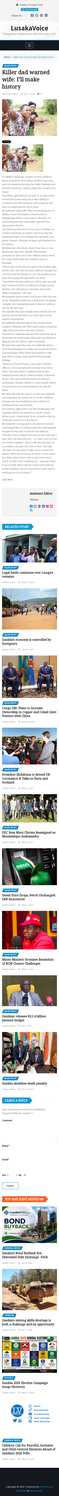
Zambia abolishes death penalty (24, 1083)
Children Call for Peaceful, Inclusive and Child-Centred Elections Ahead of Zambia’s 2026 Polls (28, 1449)
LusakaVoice (29, 28)
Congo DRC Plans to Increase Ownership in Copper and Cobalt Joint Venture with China (29, 712)
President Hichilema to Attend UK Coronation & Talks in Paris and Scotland (26, 778)
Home (7, 57)
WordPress (45, 1487)
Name (5, 1146)
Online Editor (9, 582)
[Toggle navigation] (29, 45)
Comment (7, 1120)
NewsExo (21, 1491)
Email (5, 1159)
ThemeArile (36, 1491)
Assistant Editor (10, 94)
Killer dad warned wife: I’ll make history (33, 57)
